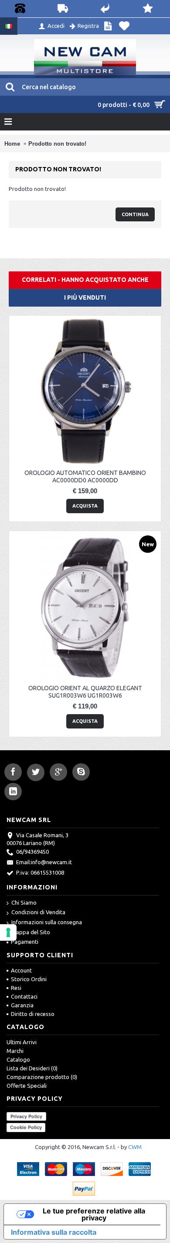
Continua (135, 214)
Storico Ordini (29, 979)
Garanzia (22, 1005)
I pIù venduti (85, 297)
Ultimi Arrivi (22, 1042)
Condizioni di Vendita (38, 912)
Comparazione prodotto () (42, 1077)
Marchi (15, 1051)
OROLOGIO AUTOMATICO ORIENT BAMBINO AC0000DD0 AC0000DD (85, 476)
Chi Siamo (24, 902)
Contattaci (24, 996)
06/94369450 (32, 852)
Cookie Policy (26, 1127)
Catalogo (18, 1059)
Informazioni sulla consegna (46, 922)
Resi (16, 988)
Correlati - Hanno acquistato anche (85, 279)
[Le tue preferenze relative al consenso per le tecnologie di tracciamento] (8, 932)
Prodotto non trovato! (57, 143)
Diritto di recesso (32, 1014)
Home (12, 143)
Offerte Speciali (27, 1086)
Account (21, 970)
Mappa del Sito (30, 932)
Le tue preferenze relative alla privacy (94, 1214)
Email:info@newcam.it (44, 862)
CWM (135, 1147)
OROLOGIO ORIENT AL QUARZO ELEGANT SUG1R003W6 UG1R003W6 (85, 692)
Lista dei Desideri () (32, 1068)
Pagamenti (24, 942)
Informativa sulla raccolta (53, 1232)
